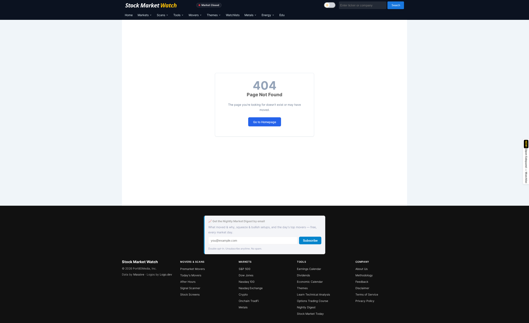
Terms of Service (366, 294)
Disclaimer (362, 288)
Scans (161, 15)
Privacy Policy (364, 301)
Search (396, 5)
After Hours (187, 281)
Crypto (243, 294)
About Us (361, 269)
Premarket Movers (192, 269)
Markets (143, 15)
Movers (194, 15)
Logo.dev (166, 274)
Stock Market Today (310, 313)
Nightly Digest (306, 307)
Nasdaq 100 (247, 281)
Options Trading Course (312, 301)
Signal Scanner (190, 288)
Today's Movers (190, 275)
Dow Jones (246, 275)
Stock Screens (190, 294)
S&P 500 (244, 269)
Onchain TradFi (249, 301)
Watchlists (232, 15)
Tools (176, 15)
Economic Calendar (310, 281)
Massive (138, 274)
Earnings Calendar (309, 269)
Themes (212, 15)
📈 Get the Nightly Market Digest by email (236, 221)
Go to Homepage (264, 122)
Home (129, 15)
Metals (248, 15)
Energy (266, 15)
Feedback (361, 281)
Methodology (364, 275)
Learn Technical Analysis (313, 294)
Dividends (303, 275)
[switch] (330, 5)
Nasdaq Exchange (251, 288)
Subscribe (310, 240)
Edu (282, 15)
